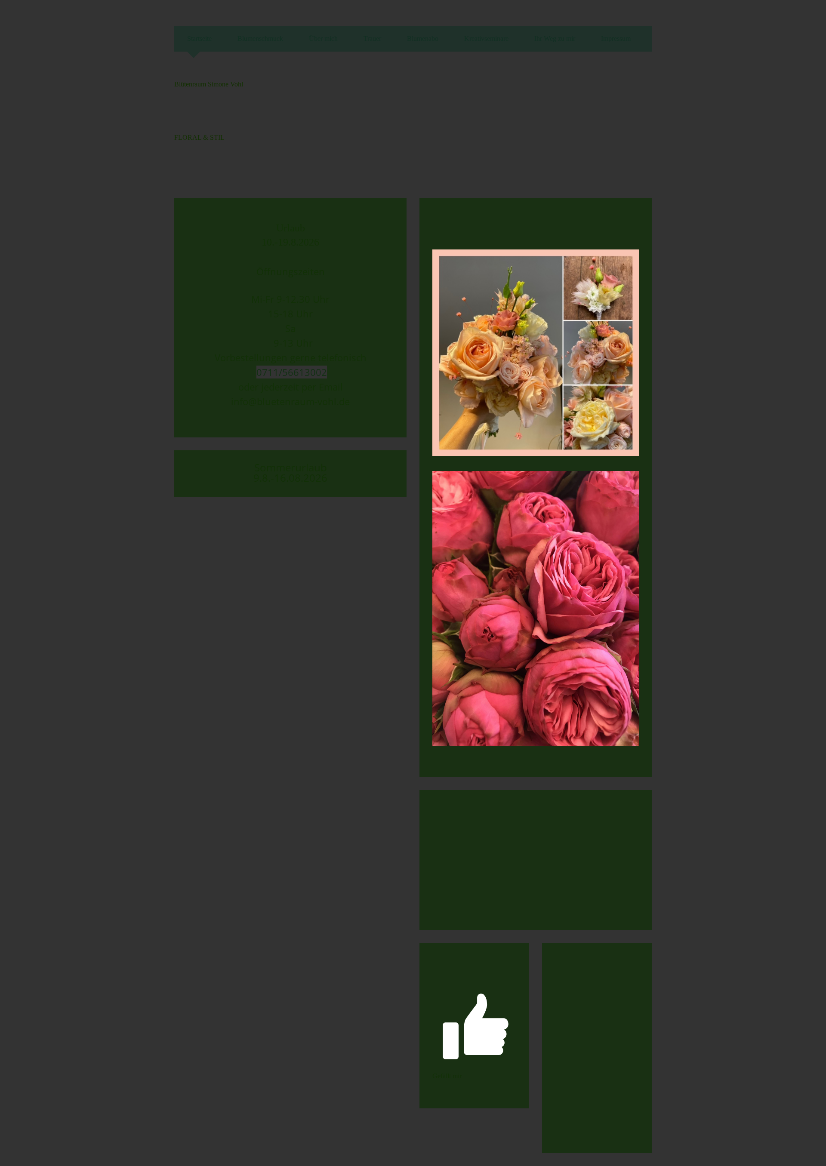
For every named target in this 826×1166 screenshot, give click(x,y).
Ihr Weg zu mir (554, 38)
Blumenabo (422, 38)
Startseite (199, 38)
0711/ (269, 372)
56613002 (304, 372)
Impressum (616, 38)
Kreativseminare (486, 38)
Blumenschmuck (260, 38)
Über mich (323, 38)
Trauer (372, 38)
